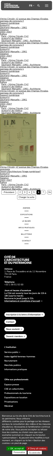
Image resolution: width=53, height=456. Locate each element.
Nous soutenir (13, 329)
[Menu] (47, 5)
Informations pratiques (15, 369)
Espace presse (11, 384)
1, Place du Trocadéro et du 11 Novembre (25, 271)
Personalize (19, 452)
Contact (26, 241)
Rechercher (38, 5)
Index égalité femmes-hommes (19, 356)
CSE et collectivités (14, 388)
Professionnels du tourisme (17, 393)
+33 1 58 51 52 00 (13, 284)
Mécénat (8, 406)
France (7, 276)
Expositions (26, 214)
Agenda (26, 208)
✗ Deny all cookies (37, 448)
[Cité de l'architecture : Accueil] (18, 264)
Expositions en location (15, 397)
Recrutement (10, 360)
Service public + (12, 352)
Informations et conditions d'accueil (22, 300)
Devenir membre (14, 336)
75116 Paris (10, 274)
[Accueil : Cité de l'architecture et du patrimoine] (11, 5)
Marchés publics (12, 365)
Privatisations (11, 401)
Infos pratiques (26, 228)
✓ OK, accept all (16, 448)
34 (50, 192)
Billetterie (26, 234)
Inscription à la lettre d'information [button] (23, 314)
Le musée (26, 221)
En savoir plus (34, 452)
